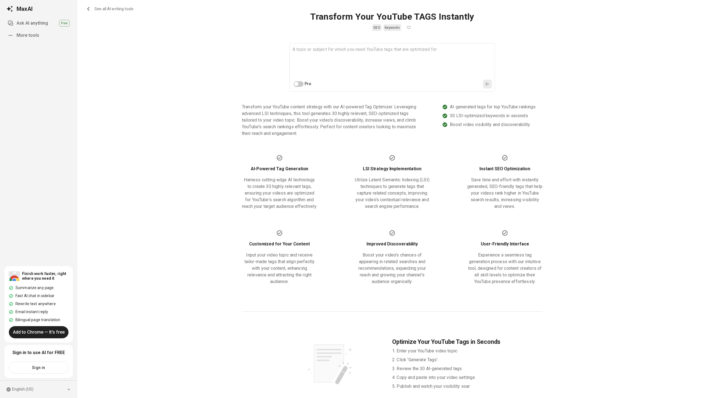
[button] (376, 27)
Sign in (38, 367)
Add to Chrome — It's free (39, 332)
